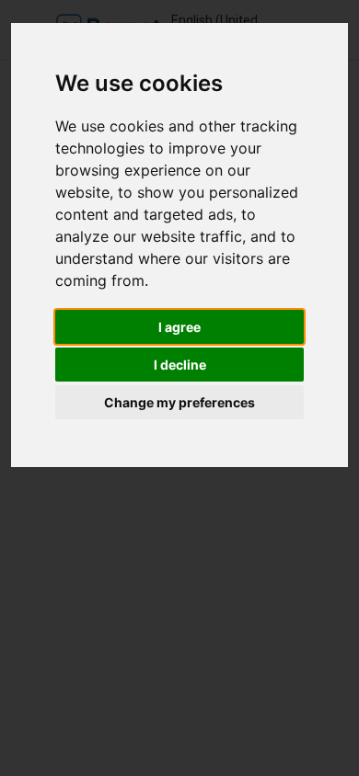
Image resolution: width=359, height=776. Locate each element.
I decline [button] (180, 364)
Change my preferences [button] (179, 402)
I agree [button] (179, 327)
